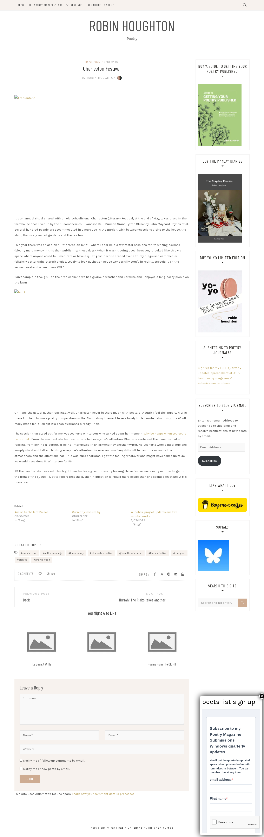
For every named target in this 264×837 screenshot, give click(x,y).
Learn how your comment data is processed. (103, 794)
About (62, 5)
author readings (53, 553)
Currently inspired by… (87, 512)
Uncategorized (94, 62)
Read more (41, 641)
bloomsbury (77, 553)
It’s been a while (41, 664)
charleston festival (102, 553)
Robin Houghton (132, 25)
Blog (21, 5)
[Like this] (40, 574)
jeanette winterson (131, 553)
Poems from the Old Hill (162, 664)
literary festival (158, 553)
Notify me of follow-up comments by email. (54, 760)
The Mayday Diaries (41, 5)
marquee (180, 553)
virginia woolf (42, 559)
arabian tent (30, 553)
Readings (76, 5)
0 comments (26, 573)
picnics (23, 559)
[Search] (242, 603)
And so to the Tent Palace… (32, 512)
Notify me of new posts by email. (46, 769)
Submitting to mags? (100, 5)
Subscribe (209, 461)
